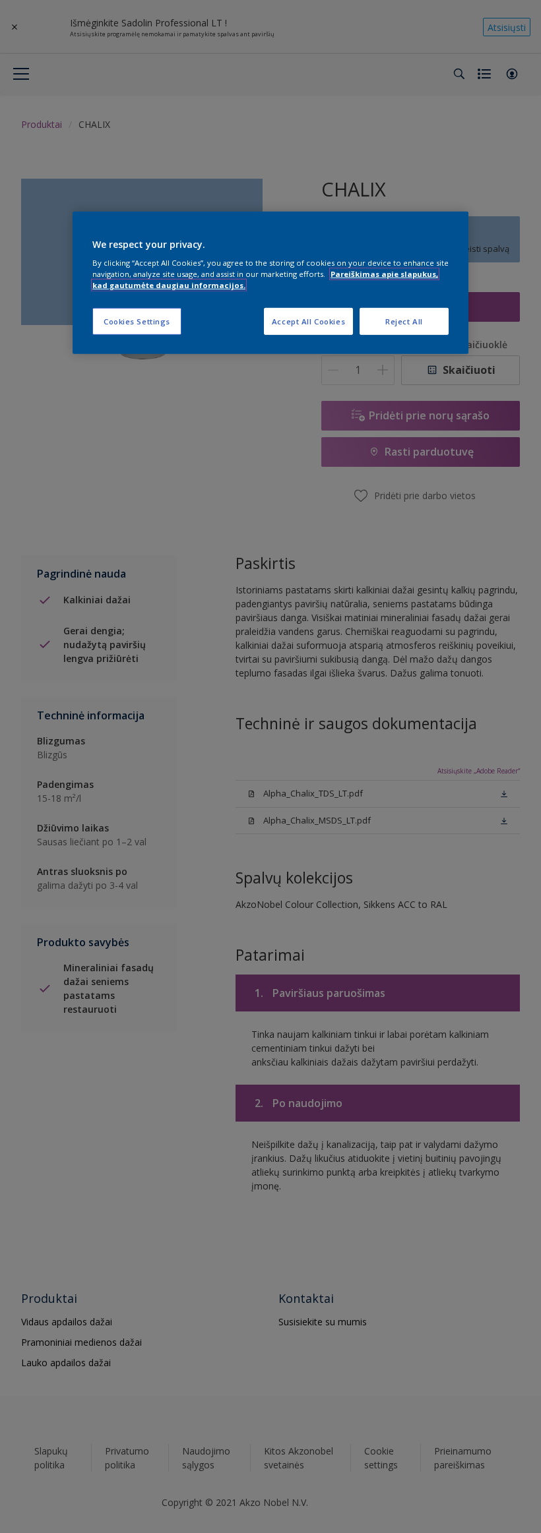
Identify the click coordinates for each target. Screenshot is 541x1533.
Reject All (404, 321)
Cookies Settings (137, 321)
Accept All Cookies (308, 321)
